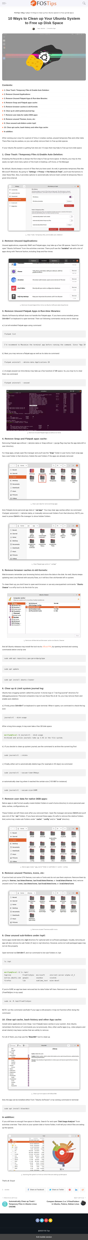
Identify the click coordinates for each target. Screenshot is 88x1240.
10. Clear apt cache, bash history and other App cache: (26, 127)
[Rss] (50, 1220)
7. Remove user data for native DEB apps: (21, 115)
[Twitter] (42, 1220)
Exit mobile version (44, 1237)
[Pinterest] (69, 1189)
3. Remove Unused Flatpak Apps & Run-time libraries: (26, 98)
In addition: (8, 131)
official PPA (46, 647)
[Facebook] (37, 1220)
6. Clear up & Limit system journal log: (19, 111)
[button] (5, 3)
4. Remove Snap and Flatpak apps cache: (21, 103)
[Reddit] (82, 1189)
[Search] (83, 3)
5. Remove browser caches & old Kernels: (21, 107)
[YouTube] (46, 1220)
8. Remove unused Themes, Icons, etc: (19, 119)
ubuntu (43, 28)
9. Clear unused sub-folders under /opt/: (20, 123)
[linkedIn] (76, 1189)
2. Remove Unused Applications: (17, 94)
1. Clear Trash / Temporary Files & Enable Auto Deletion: (26, 90)
